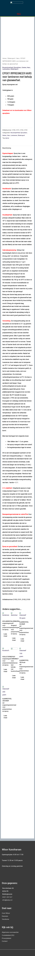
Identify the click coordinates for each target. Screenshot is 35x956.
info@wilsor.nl (7, 900)
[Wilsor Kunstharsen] (16, 5)
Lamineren (6, 69)
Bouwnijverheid (7, 67)
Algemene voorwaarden (10, 932)
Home (4, 58)
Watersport (11, 58)
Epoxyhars (17, 67)
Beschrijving (6, 148)
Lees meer (5, 635)
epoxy (7, 138)
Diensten (5, 916)
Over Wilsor (6, 913)
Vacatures (5, 919)
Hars (17, 58)
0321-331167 (7, 897)
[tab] (17, 148)
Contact (4, 941)
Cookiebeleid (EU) (8, 935)
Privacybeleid (6, 938)
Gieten (24, 67)
